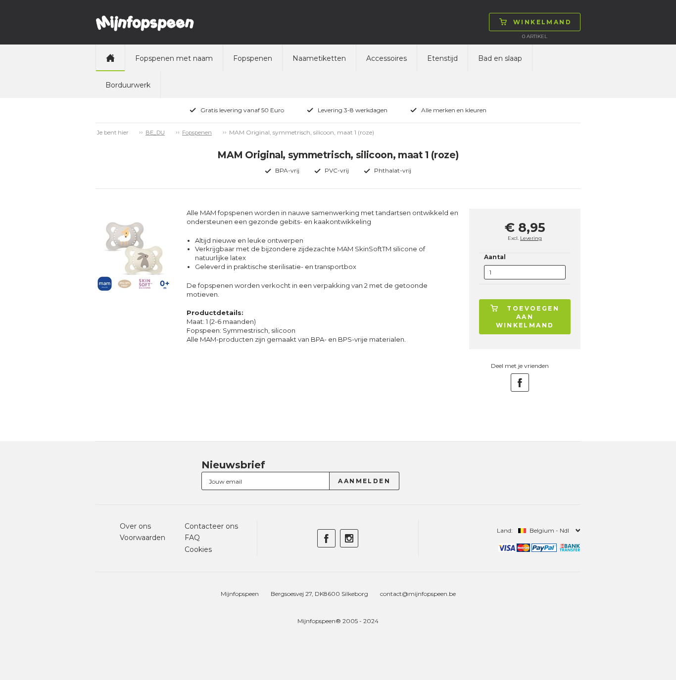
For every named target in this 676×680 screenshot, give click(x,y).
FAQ (192, 537)
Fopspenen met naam (174, 58)
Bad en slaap (500, 58)
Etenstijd (442, 58)
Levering (531, 238)
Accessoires (386, 58)
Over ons (135, 526)
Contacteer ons (211, 526)
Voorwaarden (142, 537)
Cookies (198, 549)
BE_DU (155, 132)
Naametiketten (319, 58)
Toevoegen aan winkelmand (528, 317)
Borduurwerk (127, 85)
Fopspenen (252, 58)
